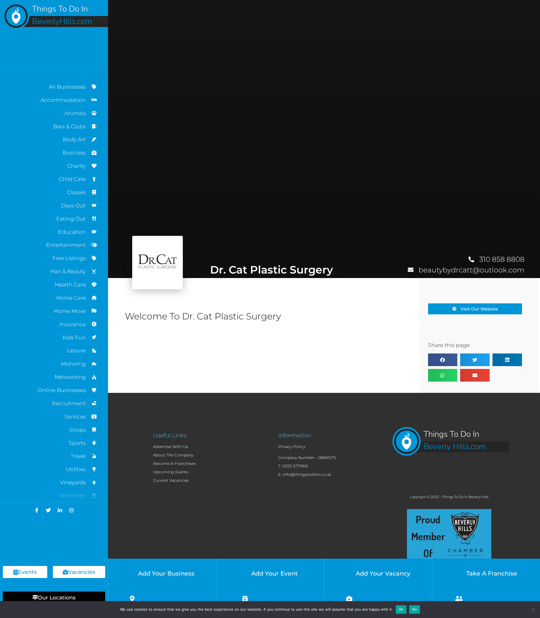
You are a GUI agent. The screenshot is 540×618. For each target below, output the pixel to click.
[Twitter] (48, 510)
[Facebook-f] (37, 510)
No (414, 609)
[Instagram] (71, 510)
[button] (54, 598)
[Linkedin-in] (60, 510)
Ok (401, 609)
